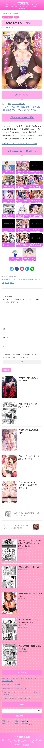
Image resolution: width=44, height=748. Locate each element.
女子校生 (21, 107)
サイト (5, 346)
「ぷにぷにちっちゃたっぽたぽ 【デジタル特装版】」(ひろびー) (29, 485)
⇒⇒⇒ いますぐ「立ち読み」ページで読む (19, 144)
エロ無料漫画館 (22, 2)
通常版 (33, 110)
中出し (14, 110)
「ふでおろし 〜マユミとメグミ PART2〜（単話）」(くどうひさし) (29, 622)
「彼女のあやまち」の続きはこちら (22, 151)
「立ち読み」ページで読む (22, 117)
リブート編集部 (18, 104)
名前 (5, 329)
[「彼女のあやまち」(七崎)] (27, 269)
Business (25, 724)
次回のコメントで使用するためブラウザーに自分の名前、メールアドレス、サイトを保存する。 (21, 356)
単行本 (14, 107)
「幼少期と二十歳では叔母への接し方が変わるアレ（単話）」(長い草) (29, 543)
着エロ (8, 110)
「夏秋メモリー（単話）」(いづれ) (14, 688)
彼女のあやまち (22, 95)
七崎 (9, 104)
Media (24, 721)
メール (5, 337)
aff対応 (27, 110)
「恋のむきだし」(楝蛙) (10, 721)
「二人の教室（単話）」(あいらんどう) (16, 698)
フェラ (21, 110)
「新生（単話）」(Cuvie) (28, 567)
